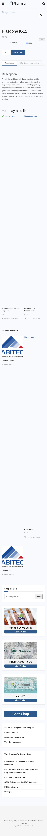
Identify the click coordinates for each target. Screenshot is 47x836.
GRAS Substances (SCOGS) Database (20, 782)
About (6, 821)
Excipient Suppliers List (14, 777)
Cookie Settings (32, 821)
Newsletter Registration (14, 737)
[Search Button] (43, 4)
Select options (11, 318)
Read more (9, 364)
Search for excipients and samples (19, 727)
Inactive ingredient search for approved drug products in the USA (21, 770)
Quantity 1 (14, 42)
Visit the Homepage (12, 742)
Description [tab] (9, 63)
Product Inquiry (11, 732)
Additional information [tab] (29, 63)
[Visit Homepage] (23, 3)
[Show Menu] (3, 4)
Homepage (9, 792)
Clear (42, 39)
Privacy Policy (13, 821)
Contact (40, 821)
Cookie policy (22, 821)
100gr (30, 43)
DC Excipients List (12, 787)
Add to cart (17, 52)
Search (39, 597)
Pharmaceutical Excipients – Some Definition (19, 762)
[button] (41, 15)
